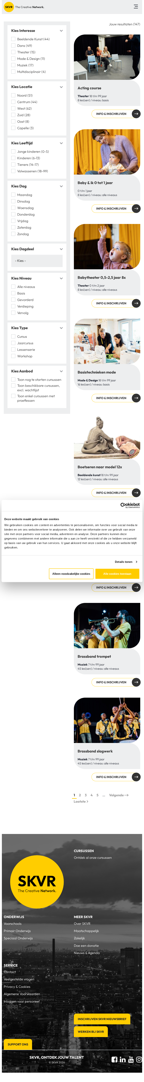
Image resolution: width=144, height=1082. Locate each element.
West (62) (24, 108)
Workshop (24, 356)
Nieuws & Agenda (87, 953)
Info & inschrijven (111, 114)
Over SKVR (82, 923)
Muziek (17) (25, 65)
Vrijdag (22, 221)
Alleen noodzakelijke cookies (71, 573)
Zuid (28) (23, 115)
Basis (21, 293)
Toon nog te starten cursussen (39, 379)
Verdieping (25, 306)
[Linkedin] (123, 1059)
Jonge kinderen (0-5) (33, 151)
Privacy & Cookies (17, 986)
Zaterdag (24, 227)
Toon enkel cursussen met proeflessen (36, 398)
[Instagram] (139, 1059)
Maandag (24, 195)
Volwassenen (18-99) (32, 171)
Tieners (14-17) (28, 164)
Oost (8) (23, 121)
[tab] (37, 30)
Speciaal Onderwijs (18, 938)
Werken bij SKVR (91, 1032)
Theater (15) (26, 52)
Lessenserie (26, 349)
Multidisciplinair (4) (31, 72)
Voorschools (13, 923)
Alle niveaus (26, 287)
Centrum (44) (27, 102)
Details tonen (123, 561)
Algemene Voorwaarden (22, 994)
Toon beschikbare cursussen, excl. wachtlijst (38, 387)
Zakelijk (79, 938)
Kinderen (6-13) (28, 158)
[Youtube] (131, 1059)
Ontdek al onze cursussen (93, 857)
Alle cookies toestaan (117, 573)
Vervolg (22, 313)
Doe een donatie (86, 945)
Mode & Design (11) (31, 59)
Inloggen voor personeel (22, 1001)
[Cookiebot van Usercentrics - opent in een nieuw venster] (123, 505)
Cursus (22, 336)
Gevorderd (25, 300)
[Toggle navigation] (135, 7)
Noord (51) (25, 95)
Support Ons (18, 1044)
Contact (10, 972)
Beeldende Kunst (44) (33, 39)
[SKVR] (24, 7)
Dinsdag (23, 201)
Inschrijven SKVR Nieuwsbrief (102, 1019)
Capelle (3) (25, 128)
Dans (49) (24, 45)
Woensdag (25, 208)
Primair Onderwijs (17, 931)
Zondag (23, 234)
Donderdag (25, 214)
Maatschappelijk (86, 931)
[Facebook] (114, 1059)
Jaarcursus (25, 343)
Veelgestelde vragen (19, 979)
